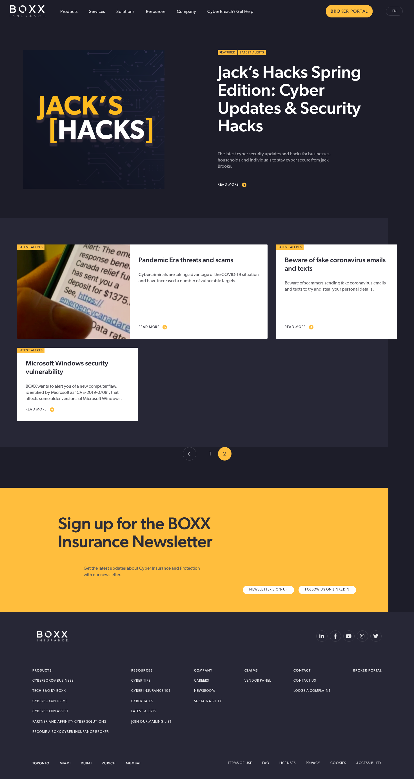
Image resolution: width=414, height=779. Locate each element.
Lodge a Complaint (311, 691)
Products (69, 12)
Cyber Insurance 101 (150, 691)
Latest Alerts (143, 711)
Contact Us (304, 681)
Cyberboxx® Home (50, 701)
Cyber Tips (140, 681)
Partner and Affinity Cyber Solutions (69, 722)
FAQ (265, 763)
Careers (201, 681)
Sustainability (208, 701)
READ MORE (228, 185)
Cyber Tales (142, 701)
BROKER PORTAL (349, 11)
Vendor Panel (257, 681)
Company (186, 12)
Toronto (41, 763)
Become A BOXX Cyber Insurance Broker (70, 732)
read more (149, 327)
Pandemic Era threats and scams (186, 260)
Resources (156, 12)
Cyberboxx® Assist (50, 711)
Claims (251, 670)
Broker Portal (367, 670)
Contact (302, 670)
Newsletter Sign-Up (268, 589)
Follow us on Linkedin (327, 589)
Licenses (287, 763)
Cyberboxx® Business (53, 681)
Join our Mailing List (151, 722)
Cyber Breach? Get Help (230, 12)
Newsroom (204, 691)
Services (97, 12)
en (394, 11)
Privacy (313, 763)
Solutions (125, 12)
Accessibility (369, 763)
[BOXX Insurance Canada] (52, 636)
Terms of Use (240, 763)
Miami (65, 763)
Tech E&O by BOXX (49, 691)
